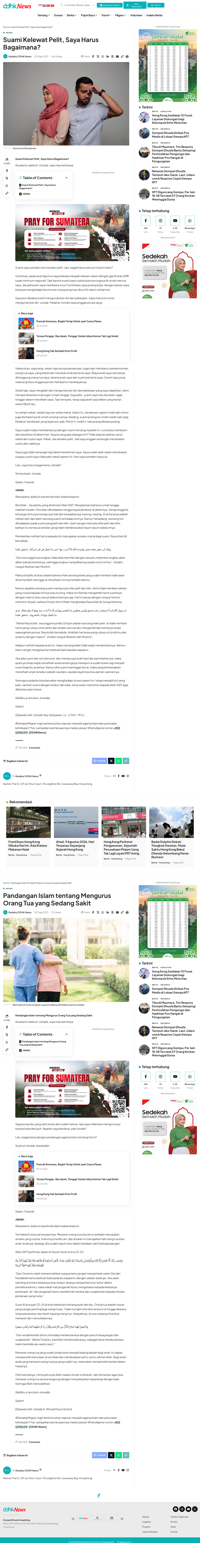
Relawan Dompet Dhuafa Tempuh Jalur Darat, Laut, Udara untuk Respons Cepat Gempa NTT (173, 176)
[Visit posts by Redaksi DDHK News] (5, 56)
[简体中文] (52, 5)
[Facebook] (119, 776)
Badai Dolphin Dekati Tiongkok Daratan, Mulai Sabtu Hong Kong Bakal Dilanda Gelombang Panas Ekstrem (170, 849)
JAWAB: (26, 193)
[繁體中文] (48, 5)
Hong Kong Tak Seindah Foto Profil (56, 351)
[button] (122, 56)
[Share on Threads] (112, 56)
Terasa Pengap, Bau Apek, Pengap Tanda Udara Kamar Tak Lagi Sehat (77, 336)
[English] (44, 5)
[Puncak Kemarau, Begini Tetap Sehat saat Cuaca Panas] (26, 323)
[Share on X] (98, 56)
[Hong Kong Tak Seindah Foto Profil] (26, 353)
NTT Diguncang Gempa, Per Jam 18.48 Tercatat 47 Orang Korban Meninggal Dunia (173, 195)
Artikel (9, 32)
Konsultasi (34, 747)
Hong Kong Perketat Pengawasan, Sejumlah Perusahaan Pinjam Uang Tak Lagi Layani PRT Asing (121, 847)
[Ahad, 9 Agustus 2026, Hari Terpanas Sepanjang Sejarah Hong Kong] (76, 822)
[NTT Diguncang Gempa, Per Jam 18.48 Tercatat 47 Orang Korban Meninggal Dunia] (144, 194)
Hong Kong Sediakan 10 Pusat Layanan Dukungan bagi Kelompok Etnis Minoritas (172, 118)
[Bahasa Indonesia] (40, 5)
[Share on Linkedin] (107, 56)
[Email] (117, 56)
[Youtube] (175, 224)
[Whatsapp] (195, 1509)
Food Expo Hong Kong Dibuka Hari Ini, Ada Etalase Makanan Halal (27, 845)
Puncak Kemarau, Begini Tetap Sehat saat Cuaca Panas (68, 321)
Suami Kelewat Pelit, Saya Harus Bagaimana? (37, 186)
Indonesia (165, 129)
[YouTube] (123, 776)
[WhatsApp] (190, 224)
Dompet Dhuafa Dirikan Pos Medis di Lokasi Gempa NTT (170, 134)
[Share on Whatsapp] (103, 56)
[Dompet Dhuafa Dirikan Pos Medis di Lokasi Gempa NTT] (144, 133)
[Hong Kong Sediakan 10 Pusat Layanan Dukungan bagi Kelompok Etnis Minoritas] (144, 117)
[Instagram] (127, 776)
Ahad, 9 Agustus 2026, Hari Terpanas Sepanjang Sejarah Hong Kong (75, 845)
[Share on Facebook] (93, 56)
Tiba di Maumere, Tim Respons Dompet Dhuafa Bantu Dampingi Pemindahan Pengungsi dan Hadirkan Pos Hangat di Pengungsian (174, 154)
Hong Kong (165, 111)
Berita (155, 111)
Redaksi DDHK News (20, 56)
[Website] (114, 776)
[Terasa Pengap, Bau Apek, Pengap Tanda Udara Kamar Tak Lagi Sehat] (26, 338)
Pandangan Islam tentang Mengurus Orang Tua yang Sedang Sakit (42, 1043)
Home (6, 27)
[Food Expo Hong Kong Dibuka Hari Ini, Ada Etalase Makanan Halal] (28, 822)
